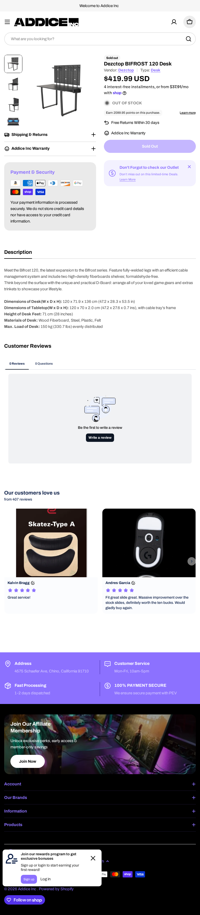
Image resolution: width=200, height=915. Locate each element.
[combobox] (100, 38)
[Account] (174, 22)
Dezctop (126, 70)
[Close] (189, 166)
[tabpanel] (100, 298)
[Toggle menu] (7, 22)
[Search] (188, 39)
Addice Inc (27, 889)
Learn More (128, 179)
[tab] (18, 254)
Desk (155, 70)
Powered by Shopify (56, 889)
